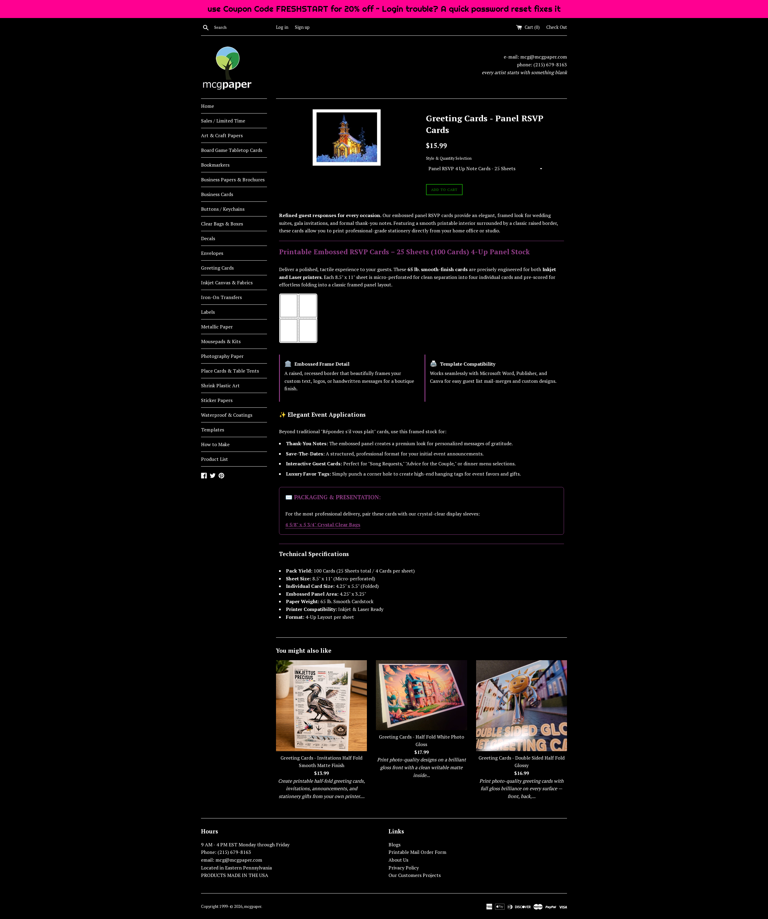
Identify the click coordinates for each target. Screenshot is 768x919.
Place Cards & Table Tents (230, 370)
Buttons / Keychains (222, 209)
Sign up (302, 27)
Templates (212, 429)
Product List (214, 459)
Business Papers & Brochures (233, 179)
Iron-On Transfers (221, 297)
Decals (208, 238)
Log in (282, 27)
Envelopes (212, 253)
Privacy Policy (403, 867)
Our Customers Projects (414, 875)
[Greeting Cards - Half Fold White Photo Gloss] (421, 695)
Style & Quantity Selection (449, 158)
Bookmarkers (215, 165)
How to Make (215, 444)
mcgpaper (252, 906)
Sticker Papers (216, 400)
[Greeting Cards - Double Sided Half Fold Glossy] (521, 705)
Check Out (556, 27)
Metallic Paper (217, 326)
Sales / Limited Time (223, 120)
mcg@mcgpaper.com (543, 56)
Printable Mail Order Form (417, 852)
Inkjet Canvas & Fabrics (227, 282)
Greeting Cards (217, 268)
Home (207, 106)
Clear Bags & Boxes (222, 223)
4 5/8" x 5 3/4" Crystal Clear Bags (322, 524)
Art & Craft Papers (222, 135)
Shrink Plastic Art (220, 385)
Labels (208, 312)
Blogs (394, 844)
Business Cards (217, 194)
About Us (398, 860)
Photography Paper (222, 356)
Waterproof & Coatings (226, 415)
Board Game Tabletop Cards (231, 150)
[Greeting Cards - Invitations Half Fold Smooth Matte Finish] (321, 705)
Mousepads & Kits (221, 341)
